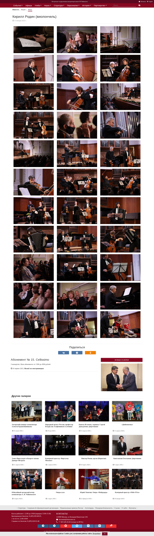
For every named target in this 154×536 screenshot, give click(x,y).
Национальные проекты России (71, 508)
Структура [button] (58, 6)
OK (104, 533)
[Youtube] (65, 526)
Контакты (132, 508)
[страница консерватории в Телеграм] (43, 526)
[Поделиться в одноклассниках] (90, 352)
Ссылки (117, 508)
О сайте (124, 508)
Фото (30, 9)
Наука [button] (46, 6)
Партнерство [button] (99, 6)
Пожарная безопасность (103, 508)
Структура (22, 508)
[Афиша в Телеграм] (110, 526)
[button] (104, 377)
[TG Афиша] (54, 526)
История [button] (86, 6)
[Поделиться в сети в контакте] (63, 352)
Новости (15, 9)
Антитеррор (89, 508)
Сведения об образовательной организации (42, 508)
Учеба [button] (37, 6)
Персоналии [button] (72, 6)
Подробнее (97, 533)
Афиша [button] (28, 6)
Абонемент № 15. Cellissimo (30, 359)
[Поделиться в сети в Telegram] (77, 352)
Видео (23, 9)
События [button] (17, 6)
